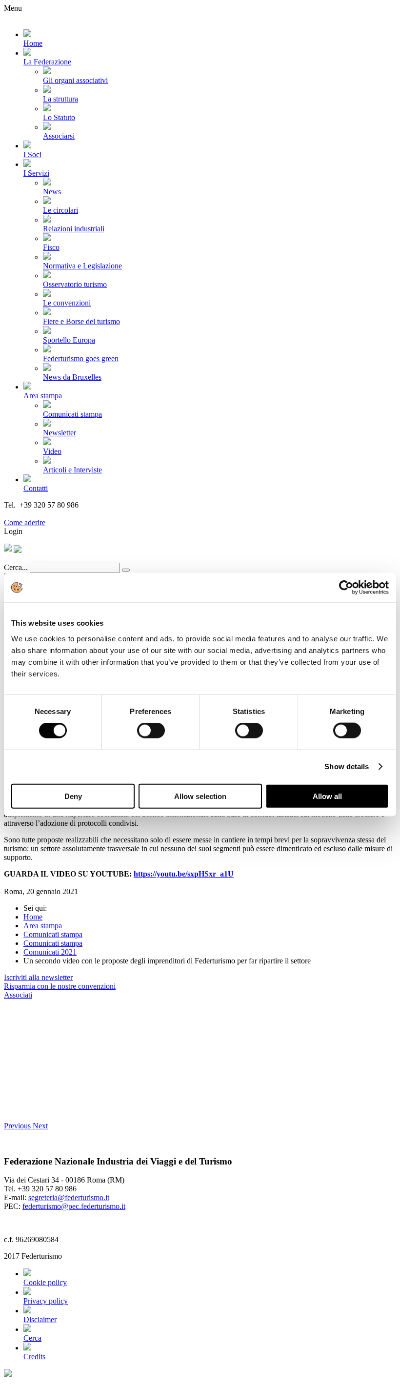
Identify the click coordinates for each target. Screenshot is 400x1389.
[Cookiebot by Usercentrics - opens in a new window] (346, 587)
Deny (73, 796)
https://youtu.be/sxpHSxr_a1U (184, 874)
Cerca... (16, 567)
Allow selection (200, 796)
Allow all (327, 796)
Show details (346, 766)
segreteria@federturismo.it (68, 1197)
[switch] (151, 730)
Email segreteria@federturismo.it (55, 514)
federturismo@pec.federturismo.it (73, 1206)
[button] (18, 1126)
